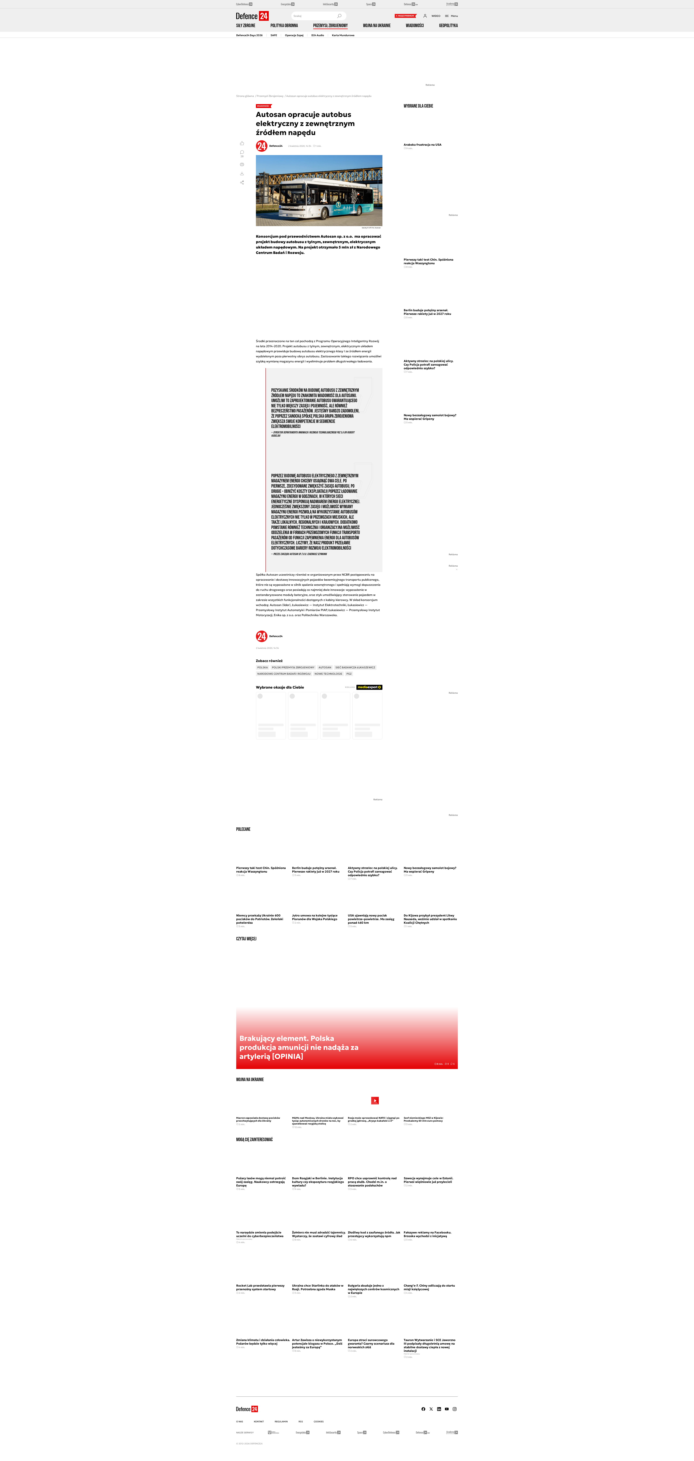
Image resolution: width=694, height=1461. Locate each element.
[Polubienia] (242, 143)
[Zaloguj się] (425, 16)
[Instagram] (454, 1409)
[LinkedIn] (439, 1409)
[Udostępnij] (242, 182)
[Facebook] (423, 1409)
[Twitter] (431, 1409)
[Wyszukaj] (339, 16)
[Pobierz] (242, 173)
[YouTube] (447, 1409)
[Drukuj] (242, 164)
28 (242, 156)
